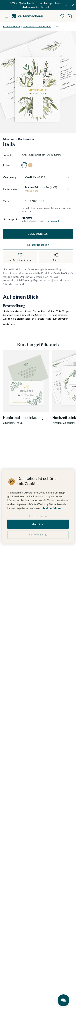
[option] (24, 165)
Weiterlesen (9, 324)
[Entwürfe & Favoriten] (62, 16)
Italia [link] (57, 26)
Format (7, 154)
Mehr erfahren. (52, 508)
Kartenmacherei (11, 26)
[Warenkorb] (69, 16)
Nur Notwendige (38, 534)
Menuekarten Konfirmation (37, 26)
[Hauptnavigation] (6, 16)
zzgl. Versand (52, 221)
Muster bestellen (38, 244)
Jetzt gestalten (38, 233)
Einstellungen (38, 515)
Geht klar (38, 524)
